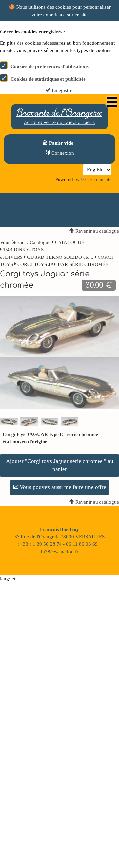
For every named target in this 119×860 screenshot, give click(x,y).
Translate (102, 179)
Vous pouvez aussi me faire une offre (62, 487)
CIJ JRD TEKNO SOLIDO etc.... (61, 257)
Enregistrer (62, 90)
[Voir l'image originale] (59, 352)
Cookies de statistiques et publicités (48, 79)
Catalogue (40, 242)
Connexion (62, 152)
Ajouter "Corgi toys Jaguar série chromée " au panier (59, 465)
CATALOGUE (69, 242)
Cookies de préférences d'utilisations (49, 66)
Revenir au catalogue (96, 231)
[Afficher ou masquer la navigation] (112, 102)
